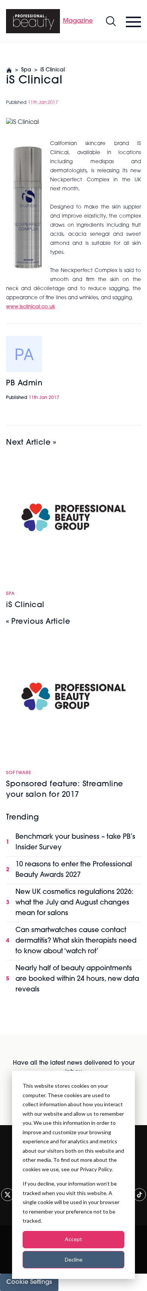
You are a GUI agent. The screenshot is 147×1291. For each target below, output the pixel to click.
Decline (74, 1259)
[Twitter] (7, 1194)
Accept (73, 1239)
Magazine (78, 21)
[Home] (33, 21)
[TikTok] (139, 1194)
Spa (26, 70)
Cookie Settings (29, 1282)
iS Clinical (52, 70)
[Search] (111, 21)
